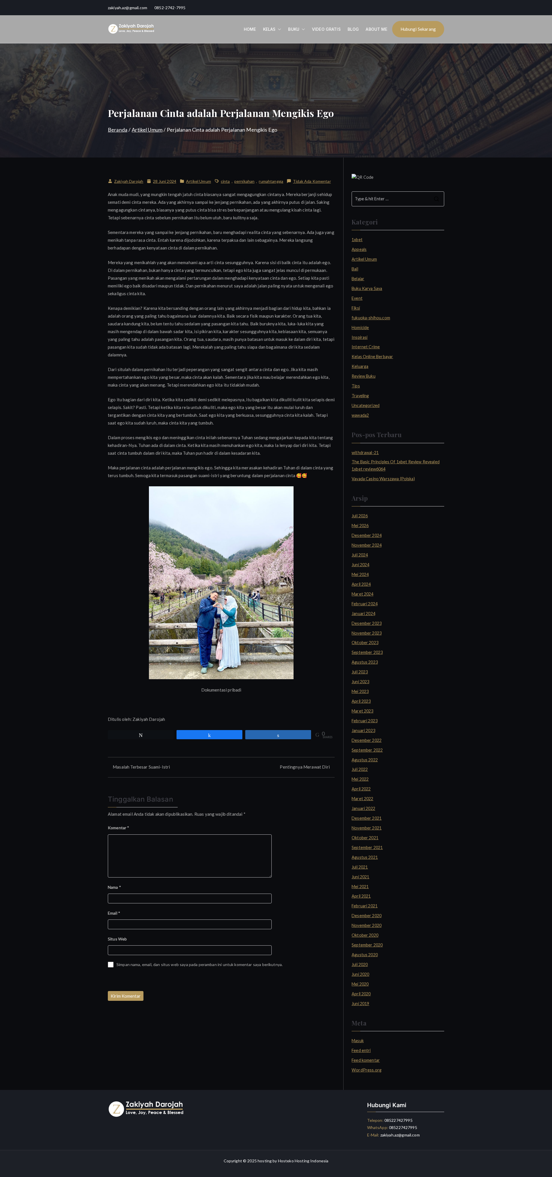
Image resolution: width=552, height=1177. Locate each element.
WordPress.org (367, 1069)
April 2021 (361, 896)
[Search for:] (398, 199)
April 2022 (361, 788)
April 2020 (361, 993)
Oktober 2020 (365, 935)
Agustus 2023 (365, 662)
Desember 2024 (367, 535)
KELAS (269, 29)
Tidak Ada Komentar (312, 181)
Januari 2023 (363, 730)
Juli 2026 (360, 515)
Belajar (358, 278)
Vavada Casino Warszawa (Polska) (383, 478)
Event (357, 298)
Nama (114, 887)
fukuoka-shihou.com (371, 317)
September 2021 (367, 847)
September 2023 (367, 652)
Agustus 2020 (365, 954)
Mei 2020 (360, 984)
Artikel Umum (198, 181)
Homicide (360, 327)
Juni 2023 (360, 681)
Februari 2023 (364, 720)
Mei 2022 (360, 779)
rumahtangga (271, 181)
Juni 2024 (360, 564)
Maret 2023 (362, 710)
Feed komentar (366, 1060)
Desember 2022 (367, 740)
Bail (355, 268)
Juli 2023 (360, 671)
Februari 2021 (364, 905)
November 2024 (367, 545)
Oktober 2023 (365, 642)
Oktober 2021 (365, 837)
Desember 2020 (367, 915)
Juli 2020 (360, 964)
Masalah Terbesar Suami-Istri (141, 766)
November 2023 (367, 633)
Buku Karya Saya (367, 288)
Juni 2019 (360, 1003)
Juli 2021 (360, 867)
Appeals (359, 249)
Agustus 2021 (365, 857)
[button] (278, 29)
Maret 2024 (362, 594)
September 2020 (367, 944)
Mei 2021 (360, 886)
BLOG (353, 29)
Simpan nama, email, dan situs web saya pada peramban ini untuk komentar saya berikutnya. (199, 964)
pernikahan (244, 181)
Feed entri (361, 1050)
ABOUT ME (376, 29)
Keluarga (360, 366)
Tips (356, 385)
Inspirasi (359, 337)
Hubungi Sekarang (418, 29)
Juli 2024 (360, 554)
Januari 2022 (363, 808)
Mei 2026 (360, 525)
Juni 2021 (360, 876)
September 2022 (367, 750)
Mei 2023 (360, 691)
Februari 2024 (364, 603)
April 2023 (361, 701)
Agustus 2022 (365, 759)
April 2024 (361, 584)
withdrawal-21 (365, 452)
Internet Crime (366, 346)
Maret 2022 (362, 798)
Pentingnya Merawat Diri (304, 766)
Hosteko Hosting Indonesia (303, 1160)
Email (114, 913)
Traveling (360, 395)
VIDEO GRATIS (326, 29)
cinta (225, 181)
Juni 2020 (360, 974)
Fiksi (356, 308)
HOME (250, 29)
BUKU (293, 29)
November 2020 (367, 925)
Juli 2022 (360, 769)
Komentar (118, 827)
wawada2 (360, 415)
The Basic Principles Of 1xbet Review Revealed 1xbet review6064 (396, 465)
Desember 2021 (367, 818)
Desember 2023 (367, 623)
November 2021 (367, 827)
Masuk (358, 1040)
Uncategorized (365, 405)
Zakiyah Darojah (128, 181)
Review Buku (363, 376)
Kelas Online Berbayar (372, 356)
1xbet (357, 239)
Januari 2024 (363, 613)
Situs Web (117, 938)
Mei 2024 (360, 574)
